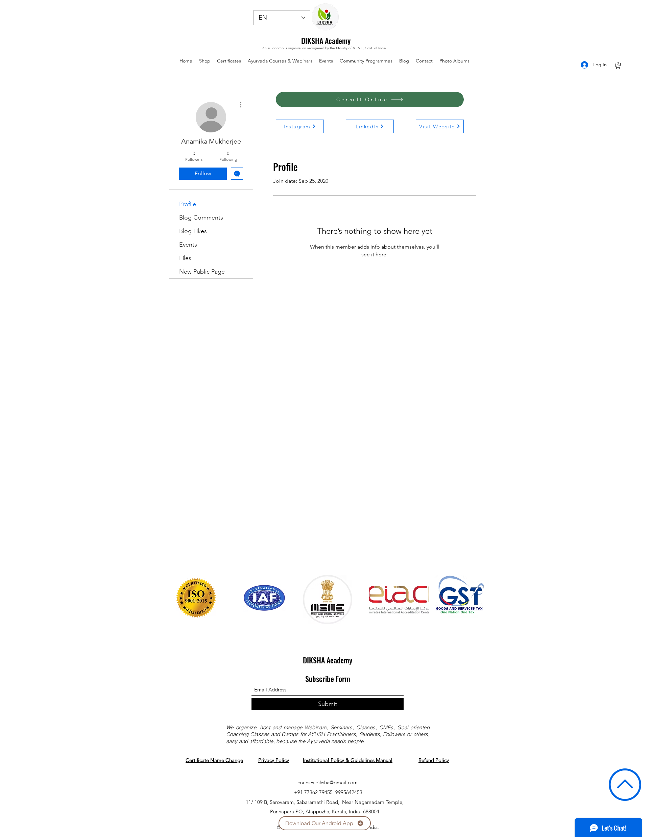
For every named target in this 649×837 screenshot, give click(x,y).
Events (188, 244)
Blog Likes (193, 231)
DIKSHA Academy (326, 40)
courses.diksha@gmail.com (327, 782)
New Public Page (202, 271)
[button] (618, 65)
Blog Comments (201, 217)
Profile (187, 204)
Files (185, 258)
